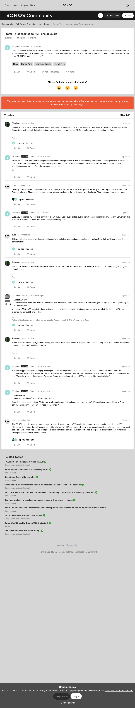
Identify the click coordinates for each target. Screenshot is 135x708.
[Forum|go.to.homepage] (29, 15)
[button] (2, 15)
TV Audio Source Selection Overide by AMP (24, 461)
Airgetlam (16, 123)
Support (24, 5)
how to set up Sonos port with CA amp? (22, 530)
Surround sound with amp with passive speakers (26, 469)
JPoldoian (16, 46)
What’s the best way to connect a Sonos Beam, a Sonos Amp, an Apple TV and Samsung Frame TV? (49, 492)
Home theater (44, 24)
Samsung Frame (43, 63)
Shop (7, 5)
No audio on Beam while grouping (19, 477)
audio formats (57, 239)
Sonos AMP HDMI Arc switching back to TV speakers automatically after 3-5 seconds (42, 484)
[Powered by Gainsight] (67, 546)
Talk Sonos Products (25, 24)
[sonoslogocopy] (67, 5)
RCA (15, 63)
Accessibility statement (86, 551)
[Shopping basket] (127, 5)
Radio (33, 5)
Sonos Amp (26, 63)
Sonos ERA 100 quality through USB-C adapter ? (26, 523)
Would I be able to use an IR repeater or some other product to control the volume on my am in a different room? (55, 507)
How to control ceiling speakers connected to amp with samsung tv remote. (38, 500)
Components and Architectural (17, 465)
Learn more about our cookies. (119, 690)
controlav (16, 295)
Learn (15, 5)
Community (7, 24)
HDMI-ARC (59, 63)
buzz (14, 185)
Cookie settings (66, 551)
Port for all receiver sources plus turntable (23, 515)
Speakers (8, 526)
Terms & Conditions (47, 551)
